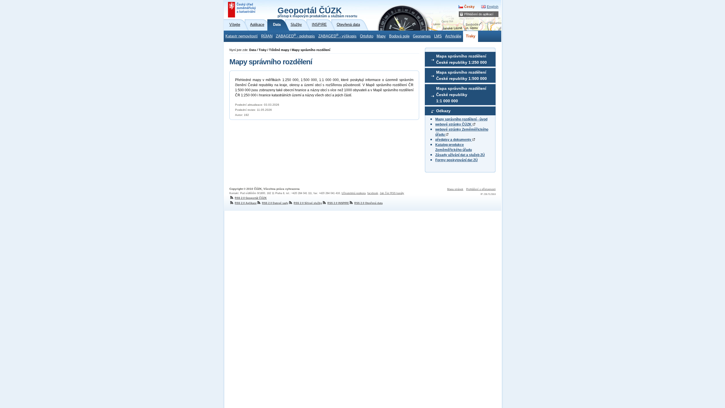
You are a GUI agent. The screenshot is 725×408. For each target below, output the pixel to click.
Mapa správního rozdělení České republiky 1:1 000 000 (461, 94)
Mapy (381, 36)
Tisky (470, 36)
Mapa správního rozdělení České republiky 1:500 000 (461, 75)
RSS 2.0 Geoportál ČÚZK (251, 198)
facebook (372, 193)
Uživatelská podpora (354, 193)
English (492, 7)
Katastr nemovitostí (241, 36)
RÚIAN (266, 36)
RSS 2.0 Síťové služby (308, 203)
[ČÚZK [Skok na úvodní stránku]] (242, 9)
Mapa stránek (455, 189)
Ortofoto (366, 36)
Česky (469, 7)
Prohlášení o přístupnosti (481, 189)
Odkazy (443, 111)
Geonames (422, 36)
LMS (438, 36)
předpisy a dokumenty (453, 140)
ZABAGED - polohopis (295, 35)
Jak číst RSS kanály (392, 193)
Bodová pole (399, 36)
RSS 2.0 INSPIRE (338, 203)
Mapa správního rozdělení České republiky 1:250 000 (461, 59)
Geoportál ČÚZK (317, 12)
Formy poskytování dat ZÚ (456, 160)
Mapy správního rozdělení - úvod (461, 119)
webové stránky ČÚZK (453, 124)
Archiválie (453, 36)
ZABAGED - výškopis (337, 35)
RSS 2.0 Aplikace (246, 203)
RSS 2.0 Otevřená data (368, 203)
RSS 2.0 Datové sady (275, 203)
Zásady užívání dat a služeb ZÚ (460, 155)
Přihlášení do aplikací (478, 14)
